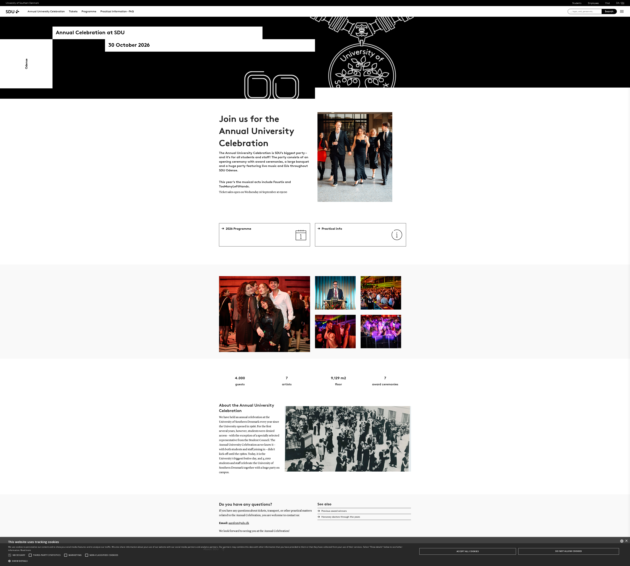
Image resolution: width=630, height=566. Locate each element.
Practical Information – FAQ (117, 11)
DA (617, 2)
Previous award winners (334, 510)
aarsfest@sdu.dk (239, 523)
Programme (89, 11)
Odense (26, 64)
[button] (9, 555)
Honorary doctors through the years (340, 516)
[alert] (315, 551)
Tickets (73, 11)
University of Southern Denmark (22, 2)
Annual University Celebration (46, 11)
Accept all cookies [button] (468, 551)
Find (607, 3)
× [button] (626, 541)
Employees (593, 3)
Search (609, 11)
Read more (26, 550)
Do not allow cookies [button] (568, 551)
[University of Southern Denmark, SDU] (12, 11)
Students (576, 3)
